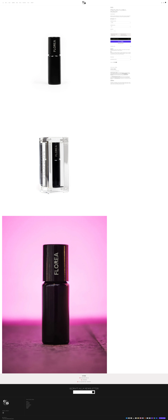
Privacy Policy (28, 402)
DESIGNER (13, 2)
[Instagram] (3, 413)
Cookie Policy (28, 403)
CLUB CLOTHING (6, 418)
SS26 (9, 2)
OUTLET (20, 2)
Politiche (27, 401)
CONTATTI (32, 2)
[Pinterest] (116, 62)
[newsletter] (93, 392)
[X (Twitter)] (115, 62)
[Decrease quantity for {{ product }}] (111, 31)
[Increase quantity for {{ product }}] (115, 31)
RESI (28, 2)
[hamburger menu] (3, 2)
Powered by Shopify (11, 418)
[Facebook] (113, 62)
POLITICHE (24, 2)
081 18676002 (85, 379)
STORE (17, 2)
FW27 (6, 2)
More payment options (120, 43)
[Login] (163, 2)
